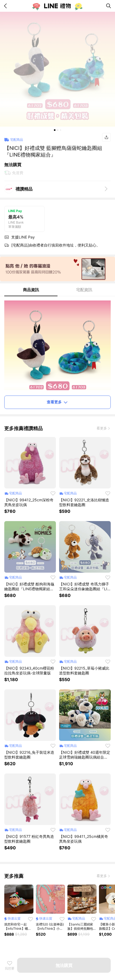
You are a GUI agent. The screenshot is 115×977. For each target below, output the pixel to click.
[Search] (108, 6)
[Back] (6, 6)
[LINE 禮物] (57, 6)
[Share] (106, 137)
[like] (53, 493)
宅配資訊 (84, 289)
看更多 (102, 428)
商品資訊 (31, 289)
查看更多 (54, 402)
